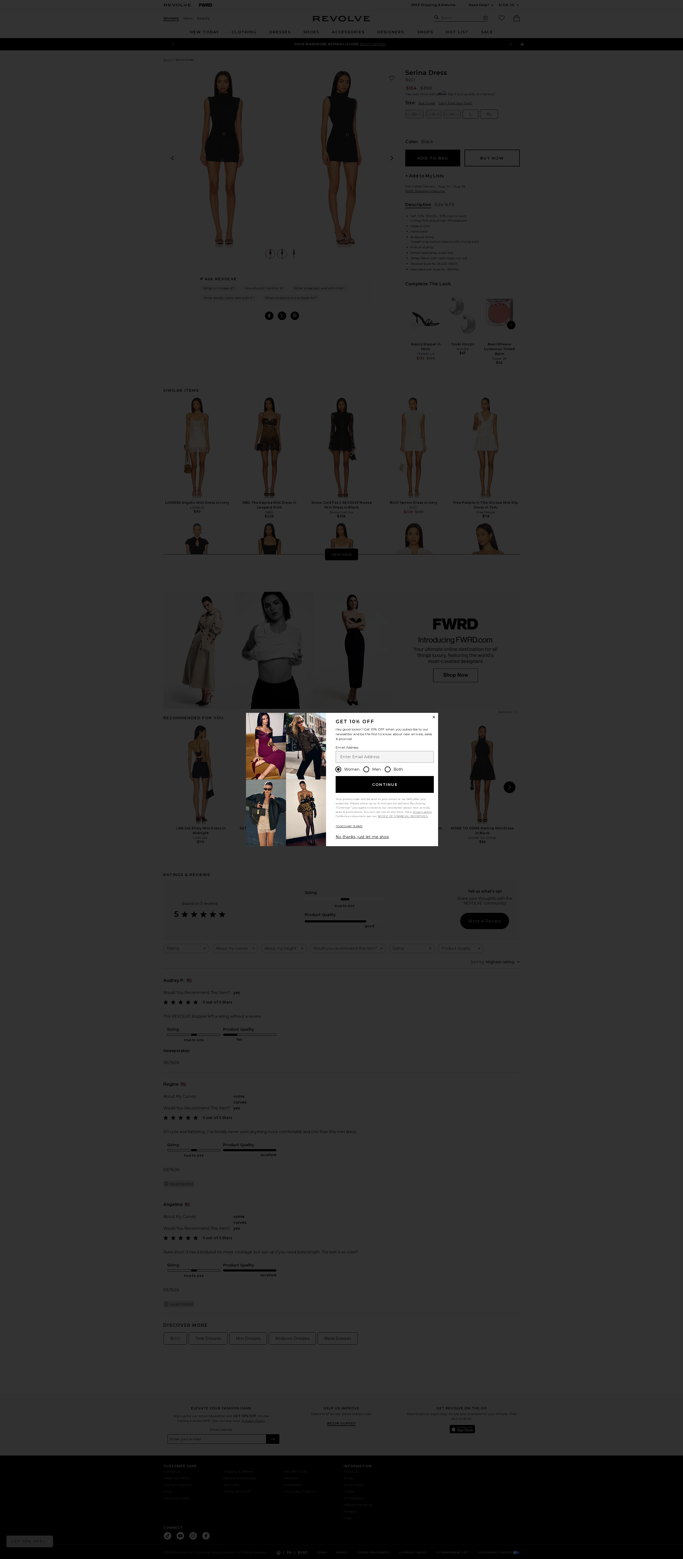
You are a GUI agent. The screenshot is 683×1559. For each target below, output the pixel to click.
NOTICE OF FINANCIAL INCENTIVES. (403, 816)
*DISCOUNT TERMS (349, 826)
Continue (385, 784)
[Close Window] (434, 717)
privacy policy (422, 812)
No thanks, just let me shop (362, 836)
